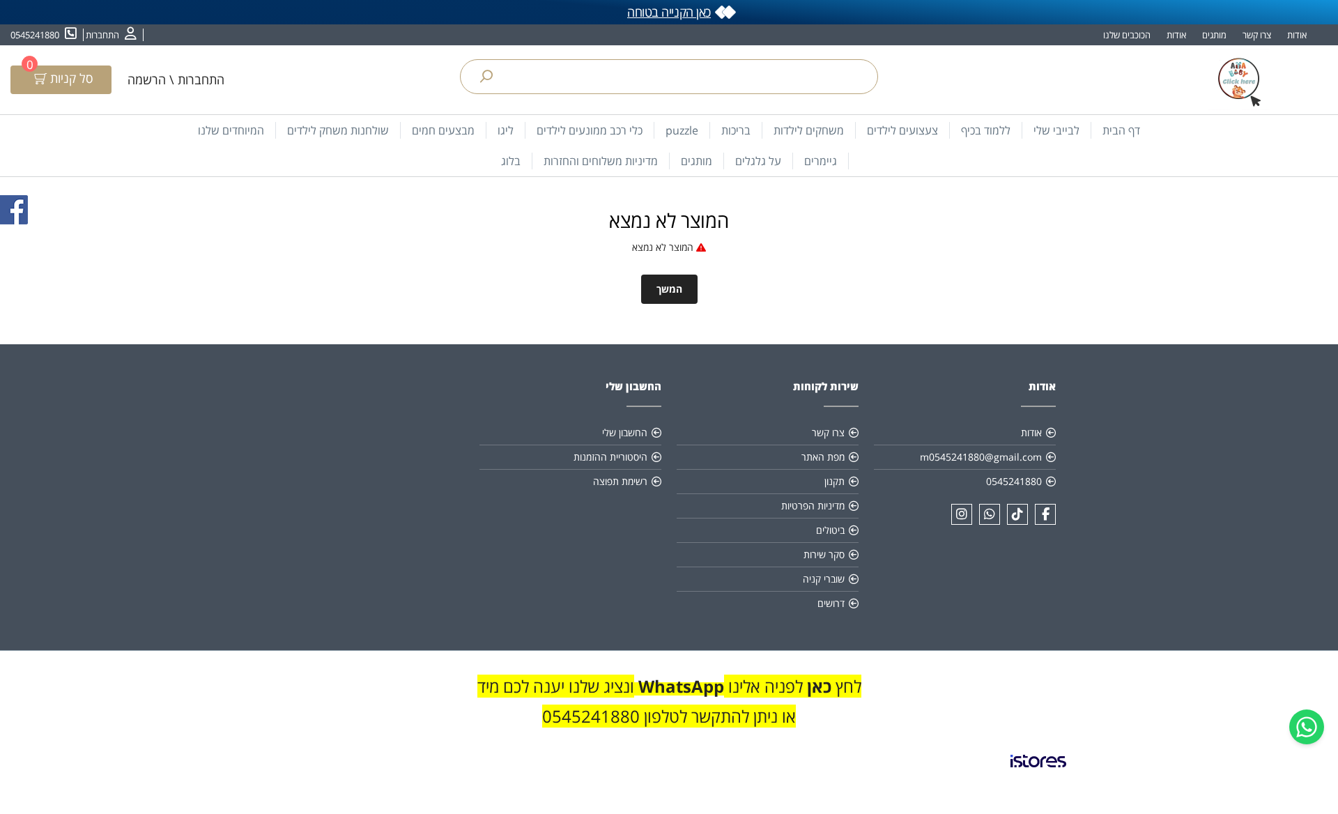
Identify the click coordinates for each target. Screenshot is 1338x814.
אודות (1297, 35)
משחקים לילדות (809, 130)
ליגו (506, 130)
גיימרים (820, 161)
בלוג (511, 161)
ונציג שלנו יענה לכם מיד (555, 686)
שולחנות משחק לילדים (338, 130)
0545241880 (1014, 481)
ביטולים (830, 530)
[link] (1038, 772)
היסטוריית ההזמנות (610, 456)
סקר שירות (824, 554)
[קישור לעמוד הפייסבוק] (1045, 514)
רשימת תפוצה (620, 481)
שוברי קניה (824, 578)
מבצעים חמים (443, 130)
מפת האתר (823, 456)
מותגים (1214, 35)
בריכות (736, 130)
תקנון (834, 481)
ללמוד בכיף (985, 130)
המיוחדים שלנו (231, 130)
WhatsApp (681, 686)
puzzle (682, 130)
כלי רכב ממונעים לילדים (590, 130)
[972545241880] (989, 514)
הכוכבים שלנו (1127, 35)
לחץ (846, 686)
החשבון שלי (624, 432)
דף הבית (1121, 130)
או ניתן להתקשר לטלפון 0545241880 (669, 716)
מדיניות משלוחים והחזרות (601, 161)
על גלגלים (758, 161)
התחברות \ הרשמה (176, 79)
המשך (669, 288)
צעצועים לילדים (902, 130)
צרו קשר (1257, 35)
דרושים (831, 603)
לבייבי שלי (1056, 130)
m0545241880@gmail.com (981, 456)
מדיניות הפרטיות (813, 505)
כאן (817, 686)
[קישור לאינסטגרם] (961, 514)
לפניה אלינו (763, 686)
